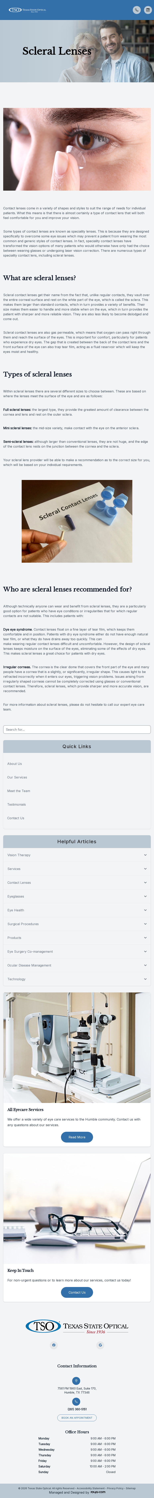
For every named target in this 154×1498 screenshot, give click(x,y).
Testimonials (16, 804)
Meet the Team (18, 791)
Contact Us (15, 818)
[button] (3, 10)
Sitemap (131, 1488)
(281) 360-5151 (77, 1409)
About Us (14, 764)
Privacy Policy (115, 1488)
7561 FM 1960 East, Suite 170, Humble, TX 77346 (77, 1390)
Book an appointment (77, 1417)
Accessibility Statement (91, 1488)
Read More (77, 1137)
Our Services (17, 777)
